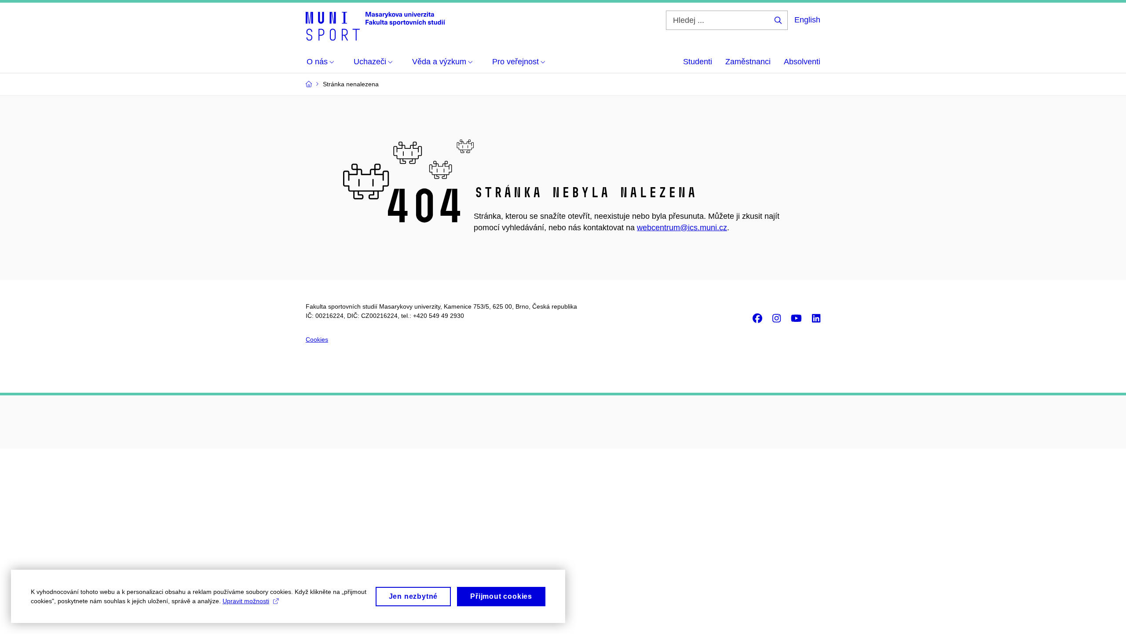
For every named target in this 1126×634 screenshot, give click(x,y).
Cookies (317, 339)
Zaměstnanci (748, 61)
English (807, 19)
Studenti (697, 61)
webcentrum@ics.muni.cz (682, 227)
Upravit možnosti (246, 601)
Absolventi (802, 61)
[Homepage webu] (375, 26)
